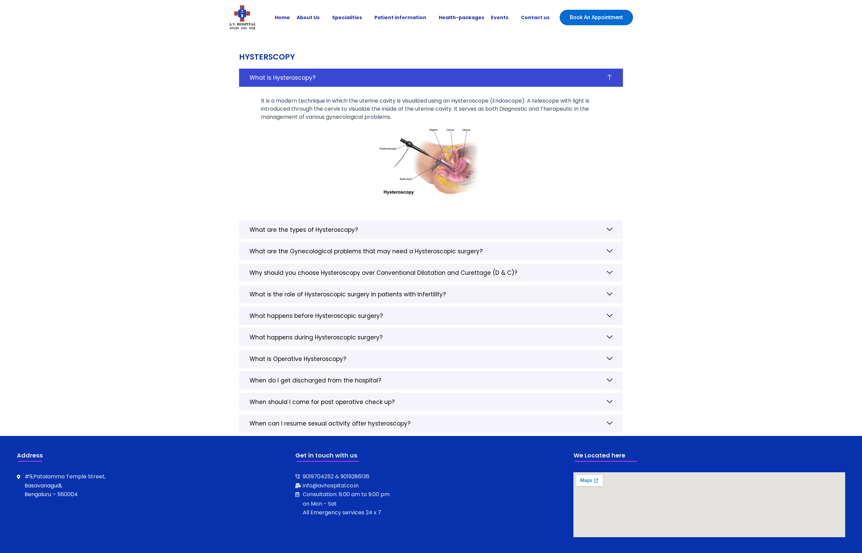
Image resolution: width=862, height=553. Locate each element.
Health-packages (461, 17)
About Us (308, 17)
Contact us (535, 17)
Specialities (347, 17)
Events (499, 17)
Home (282, 17)
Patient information (400, 17)
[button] (431, 78)
